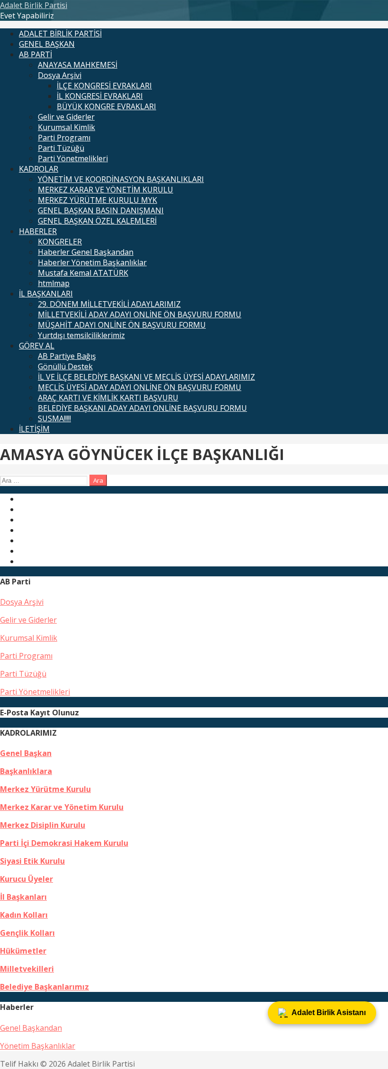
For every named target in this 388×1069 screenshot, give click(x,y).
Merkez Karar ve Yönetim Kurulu (61, 807)
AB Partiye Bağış (67, 356)
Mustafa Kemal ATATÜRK (83, 273)
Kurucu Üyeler (26, 879)
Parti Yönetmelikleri (73, 158)
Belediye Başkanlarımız (44, 987)
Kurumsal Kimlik (66, 127)
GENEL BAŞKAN (47, 44)
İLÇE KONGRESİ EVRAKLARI (104, 85)
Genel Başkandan (31, 1028)
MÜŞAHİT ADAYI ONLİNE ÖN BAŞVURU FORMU (122, 325)
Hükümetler (23, 951)
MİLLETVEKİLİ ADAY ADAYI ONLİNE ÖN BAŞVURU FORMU (139, 314)
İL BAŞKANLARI (46, 293)
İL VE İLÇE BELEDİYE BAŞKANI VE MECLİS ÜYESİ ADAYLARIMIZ (146, 377)
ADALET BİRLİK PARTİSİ (60, 33)
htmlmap (54, 283)
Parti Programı (64, 137)
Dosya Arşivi (59, 75)
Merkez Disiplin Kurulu (42, 825)
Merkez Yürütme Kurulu (45, 789)
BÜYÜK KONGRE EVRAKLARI (106, 106)
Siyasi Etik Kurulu (32, 861)
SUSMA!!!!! (54, 418)
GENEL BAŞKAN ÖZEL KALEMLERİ (97, 221)
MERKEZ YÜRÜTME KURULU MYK (97, 200)
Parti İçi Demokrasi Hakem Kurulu (64, 843)
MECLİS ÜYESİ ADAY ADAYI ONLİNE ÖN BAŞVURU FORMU (139, 387)
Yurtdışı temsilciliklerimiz (81, 335)
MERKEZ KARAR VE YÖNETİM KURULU (105, 189)
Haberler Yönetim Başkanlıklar (92, 262)
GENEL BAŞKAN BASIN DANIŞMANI (101, 210)
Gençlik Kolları (27, 933)
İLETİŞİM (34, 429)
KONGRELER (60, 241)
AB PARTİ (35, 54)
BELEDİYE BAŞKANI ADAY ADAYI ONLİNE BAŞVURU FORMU (142, 408)
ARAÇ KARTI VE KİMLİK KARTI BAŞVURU (108, 397)
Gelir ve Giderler (66, 117)
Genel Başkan (26, 753)
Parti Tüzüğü (61, 148)
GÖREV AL (36, 345)
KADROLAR (38, 169)
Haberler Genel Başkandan (85, 252)
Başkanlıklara (26, 771)
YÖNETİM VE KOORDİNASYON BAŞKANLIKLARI (121, 179)
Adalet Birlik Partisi (33, 5)
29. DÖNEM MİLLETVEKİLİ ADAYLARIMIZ (109, 304)
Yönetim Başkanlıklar (37, 1046)
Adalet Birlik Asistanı (328, 1012)
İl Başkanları (23, 897)
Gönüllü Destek (65, 366)
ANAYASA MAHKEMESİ (77, 65)
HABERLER (38, 231)
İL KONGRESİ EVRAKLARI (100, 96)
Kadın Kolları (24, 915)
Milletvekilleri (27, 969)
